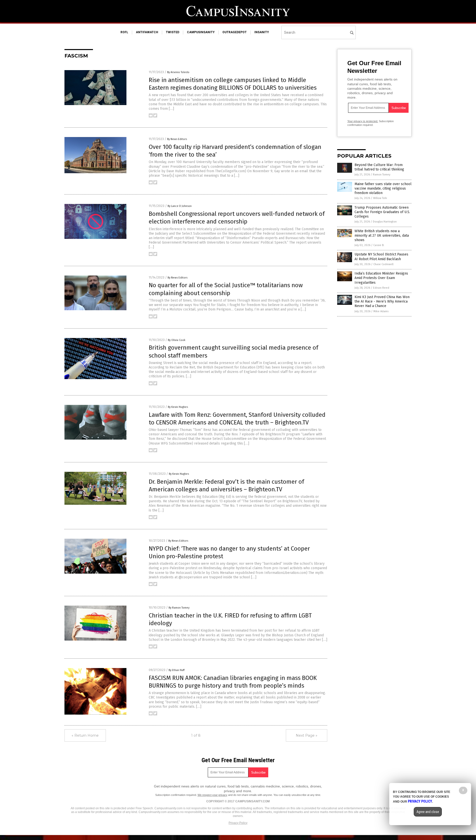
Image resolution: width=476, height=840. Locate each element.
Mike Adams (380, 311)
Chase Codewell (383, 264)
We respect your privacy (212, 794)
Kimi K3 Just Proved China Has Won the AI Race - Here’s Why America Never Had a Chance (382, 301)
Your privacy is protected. (362, 121)
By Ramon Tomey (179, 607)
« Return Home (85, 735)
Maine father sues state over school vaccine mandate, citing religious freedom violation (383, 188)
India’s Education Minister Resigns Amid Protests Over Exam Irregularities (381, 277)
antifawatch (147, 32)
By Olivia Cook (176, 340)
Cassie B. (378, 245)
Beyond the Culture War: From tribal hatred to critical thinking (379, 167)
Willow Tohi (380, 198)
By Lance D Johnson (180, 206)
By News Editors (177, 139)
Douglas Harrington (385, 221)
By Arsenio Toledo (178, 72)
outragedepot (234, 32)
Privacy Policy (238, 823)
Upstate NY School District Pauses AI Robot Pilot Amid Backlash (381, 256)
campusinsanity (201, 32)
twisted (172, 32)
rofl (124, 32)
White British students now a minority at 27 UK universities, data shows (382, 235)
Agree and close (427, 812)
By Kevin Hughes (178, 407)
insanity (261, 32)
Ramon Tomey (381, 174)
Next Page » (306, 735)
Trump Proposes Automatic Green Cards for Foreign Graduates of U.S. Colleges (382, 212)
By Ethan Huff (176, 670)
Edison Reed (381, 287)
